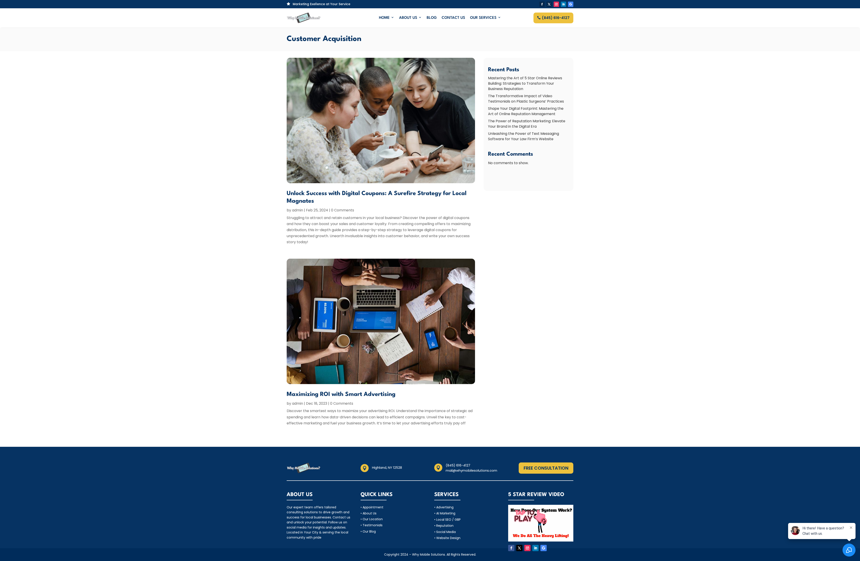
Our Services (483, 18)
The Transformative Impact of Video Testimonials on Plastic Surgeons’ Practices (526, 98)
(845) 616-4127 (556, 17)
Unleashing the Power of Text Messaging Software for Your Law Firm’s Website (523, 136)
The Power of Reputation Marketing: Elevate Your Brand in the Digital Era (526, 123)
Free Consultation (546, 468)
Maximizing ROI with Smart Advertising (341, 394)
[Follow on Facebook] (542, 4)
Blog (432, 18)
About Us (408, 18)
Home (384, 18)
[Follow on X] (549, 4)
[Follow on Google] (570, 4)
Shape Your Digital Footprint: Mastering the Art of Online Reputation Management (525, 111)
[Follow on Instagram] (556, 4)
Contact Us (453, 18)
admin (297, 210)
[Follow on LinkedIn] (563, 4)
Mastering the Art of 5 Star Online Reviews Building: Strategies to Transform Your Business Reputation (525, 83)
